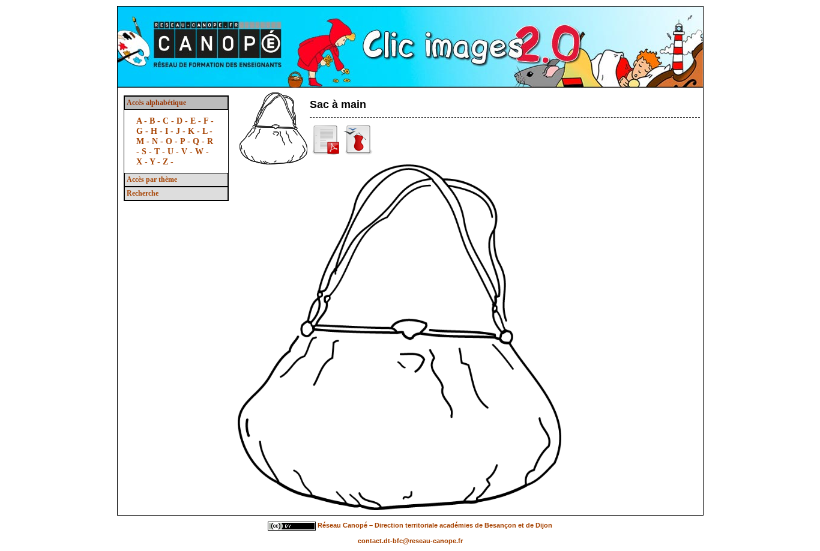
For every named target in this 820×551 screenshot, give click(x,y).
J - (182, 131)
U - (174, 151)
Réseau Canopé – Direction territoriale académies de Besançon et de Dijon (435, 525)
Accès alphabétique (156, 102)
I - (170, 131)
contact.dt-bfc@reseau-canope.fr (410, 540)
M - (144, 141)
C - (169, 120)
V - (188, 151)
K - (195, 131)
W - (202, 151)
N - (159, 141)
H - (158, 131)
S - (148, 151)
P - (186, 141)
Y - (156, 161)
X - (142, 161)
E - (196, 120)
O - (173, 141)
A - (142, 120)
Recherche (142, 193)
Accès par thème (152, 179)
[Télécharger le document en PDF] (326, 152)
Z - (168, 161)
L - (207, 131)
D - (183, 120)
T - (160, 151)
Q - (200, 141)
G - (143, 131)
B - (156, 120)
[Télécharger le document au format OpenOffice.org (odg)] (358, 152)
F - (208, 120)
